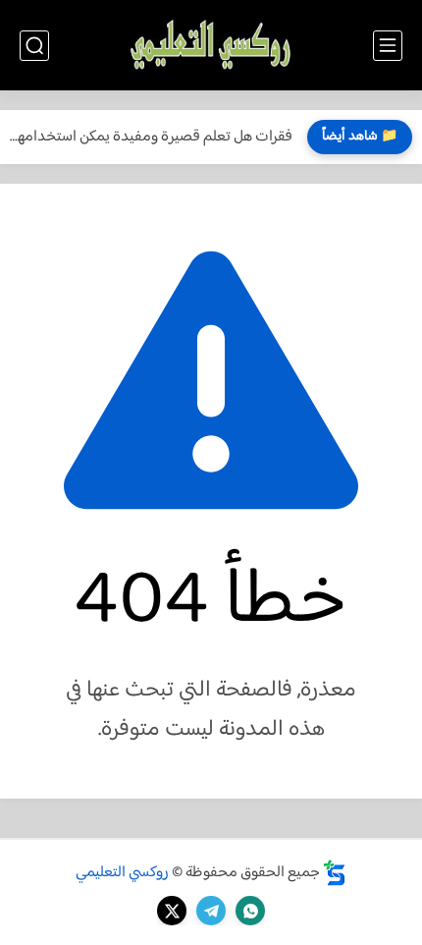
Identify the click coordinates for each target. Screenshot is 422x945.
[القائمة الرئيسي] (387, 45)
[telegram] (211, 910)
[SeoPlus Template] (334, 873)
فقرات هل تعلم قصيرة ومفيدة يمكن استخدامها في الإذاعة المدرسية (151, 137)
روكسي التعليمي (122, 873)
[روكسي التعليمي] (210, 46)
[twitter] (171, 910)
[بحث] (34, 45)
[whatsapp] (250, 910)
